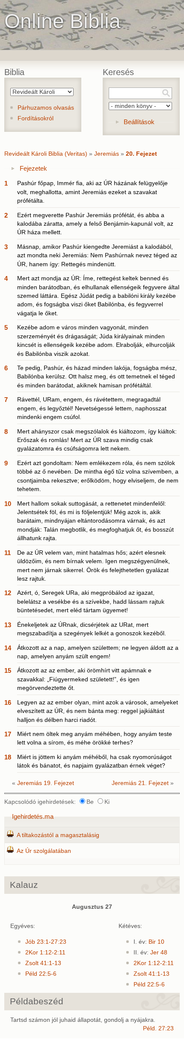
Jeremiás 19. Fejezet (45, 783)
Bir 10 (156, 942)
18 (7, 757)
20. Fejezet (141, 154)
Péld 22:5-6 (40, 974)
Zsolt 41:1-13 (43, 963)
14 (7, 647)
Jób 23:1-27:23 (45, 942)
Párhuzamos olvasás (46, 108)
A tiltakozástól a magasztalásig (58, 835)
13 (7, 624)
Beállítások (139, 121)
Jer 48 (158, 952)
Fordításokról (35, 118)
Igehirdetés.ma (32, 816)
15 (7, 670)
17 (7, 734)
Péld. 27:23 (158, 1028)
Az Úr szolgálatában (44, 851)
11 (7, 552)
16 (7, 702)
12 (7, 592)
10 (7, 503)
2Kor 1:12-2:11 (45, 952)
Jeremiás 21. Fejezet (140, 783)
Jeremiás (106, 154)
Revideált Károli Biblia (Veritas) (45, 154)
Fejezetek (33, 168)
